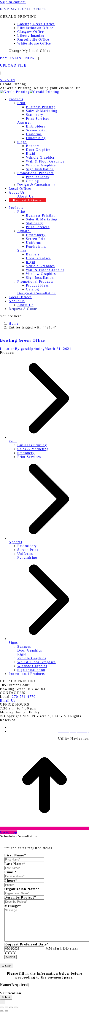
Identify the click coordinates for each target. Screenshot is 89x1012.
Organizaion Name (22, 889)
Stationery (26, 453)
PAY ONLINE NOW (17, 58)
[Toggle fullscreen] (11, 1007)
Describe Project (20, 897)
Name (14, 985)
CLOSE (6, 965)
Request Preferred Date (26, 944)
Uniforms (25, 553)
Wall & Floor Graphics (36, 662)
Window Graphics (32, 666)
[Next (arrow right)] (6, 1011)
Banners (24, 646)
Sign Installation (31, 670)
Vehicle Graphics (31, 658)
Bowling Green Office (22, 340)
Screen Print (27, 549)
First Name (15, 855)
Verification (10, 993)
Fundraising (27, 557)
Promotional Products (27, 674)
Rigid (22, 654)
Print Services (29, 457)
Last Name (14, 863)
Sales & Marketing (33, 449)
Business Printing (32, 445)
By (30, 349)
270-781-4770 (23, 696)
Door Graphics (29, 650)
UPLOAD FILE (13, 65)
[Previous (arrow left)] (1, 1011)
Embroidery (27, 546)
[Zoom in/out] (15, 1007)
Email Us (8, 700)
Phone (10, 880)
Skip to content (13, 2)
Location (7, 349)
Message (12, 906)
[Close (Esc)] (1, 1007)
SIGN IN (7, 80)
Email (10, 872)
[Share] (6, 1007)
